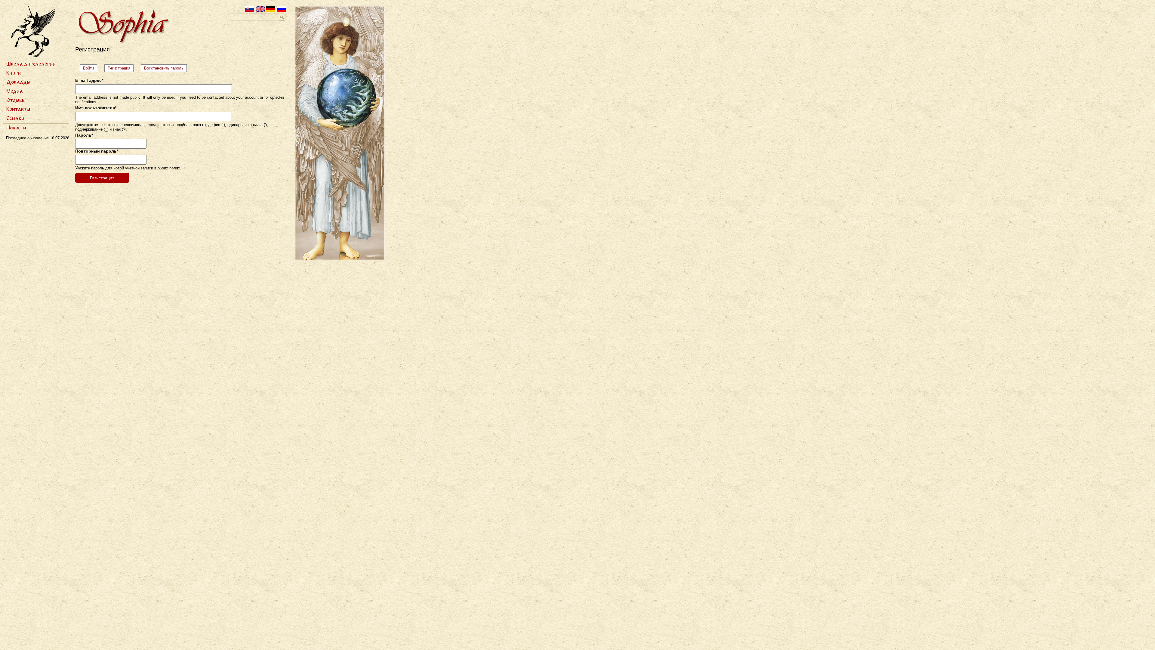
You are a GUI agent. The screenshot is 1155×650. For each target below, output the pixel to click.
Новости (16, 128)
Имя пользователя (95, 107)
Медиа (14, 91)
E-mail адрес (89, 80)
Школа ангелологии (31, 64)
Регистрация (121, 69)
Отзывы (16, 100)
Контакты (18, 109)
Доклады (18, 82)
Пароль (84, 135)
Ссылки (15, 118)
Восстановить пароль (163, 68)
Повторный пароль (96, 151)
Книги (13, 73)
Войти (88, 68)
